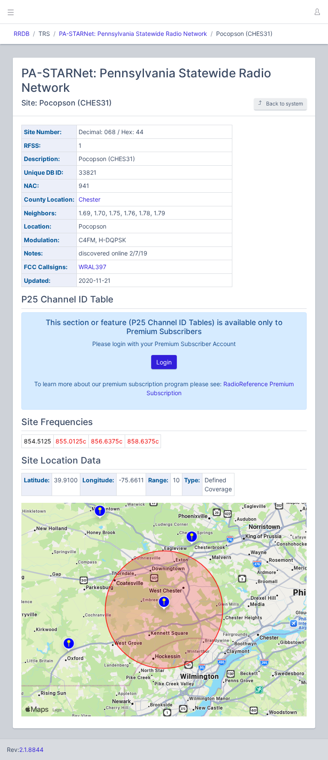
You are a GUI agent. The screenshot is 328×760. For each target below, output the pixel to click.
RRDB (21, 33)
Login (164, 362)
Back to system (284, 103)
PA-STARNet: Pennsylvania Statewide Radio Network (133, 33)
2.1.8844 (31, 749)
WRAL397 (92, 266)
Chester (89, 199)
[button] (317, 12)
